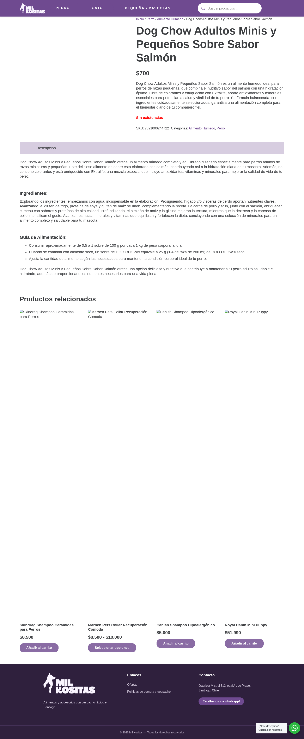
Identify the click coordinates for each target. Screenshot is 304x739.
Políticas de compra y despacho (149, 691)
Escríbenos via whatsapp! (221, 701)
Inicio (140, 19)
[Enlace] (32, 8)
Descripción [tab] (46, 148)
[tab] (25, 145)
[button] (39, 647)
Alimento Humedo (170, 19)
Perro (150, 19)
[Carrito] (278, 8)
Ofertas (132, 684)
